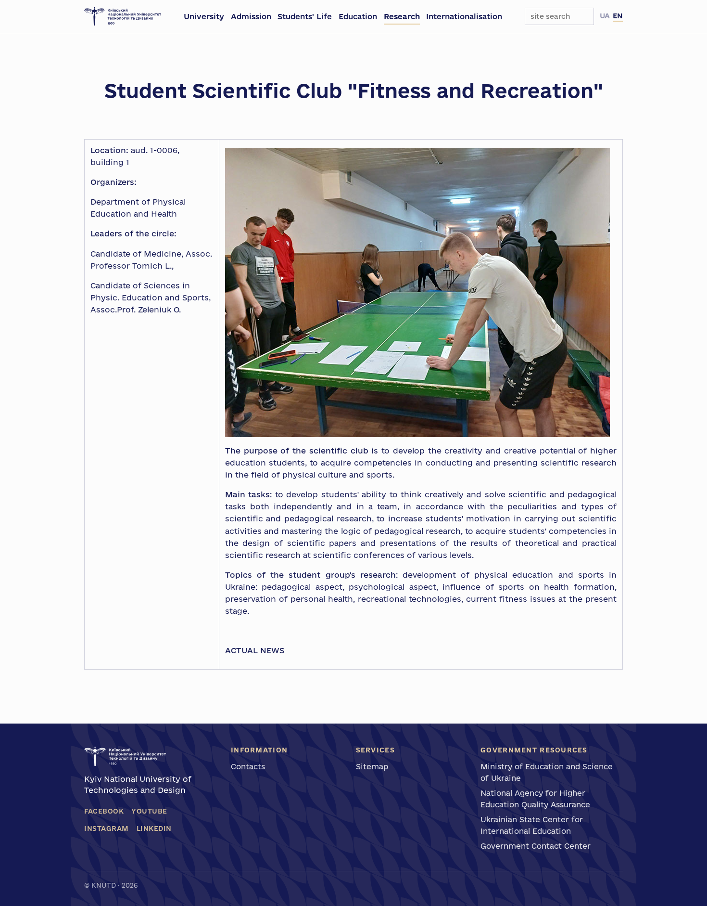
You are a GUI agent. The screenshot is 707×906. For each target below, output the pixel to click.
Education (358, 16)
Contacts (248, 766)
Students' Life (305, 16)
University (204, 16)
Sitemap (372, 766)
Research (402, 16)
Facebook (104, 811)
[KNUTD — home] (122, 16)
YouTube (149, 811)
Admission (251, 16)
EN (618, 16)
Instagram (106, 828)
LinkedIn (154, 828)
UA (605, 16)
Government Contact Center (535, 845)
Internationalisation (464, 16)
